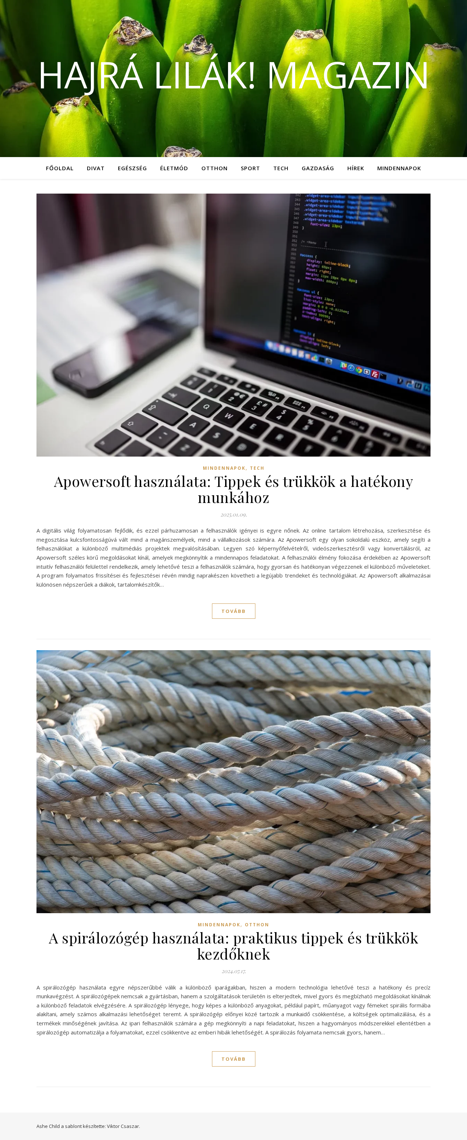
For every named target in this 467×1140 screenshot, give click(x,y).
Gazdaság (318, 168)
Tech (281, 168)
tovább (233, 611)
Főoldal (60, 168)
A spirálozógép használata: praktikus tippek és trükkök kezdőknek (233, 945)
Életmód (174, 168)
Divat (96, 168)
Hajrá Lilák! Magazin (233, 74)
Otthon (214, 168)
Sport (250, 168)
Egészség (132, 168)
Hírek (355, 168)
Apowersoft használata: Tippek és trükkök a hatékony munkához (233, 489)
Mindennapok (399, 168)
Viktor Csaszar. (123, 1126)
